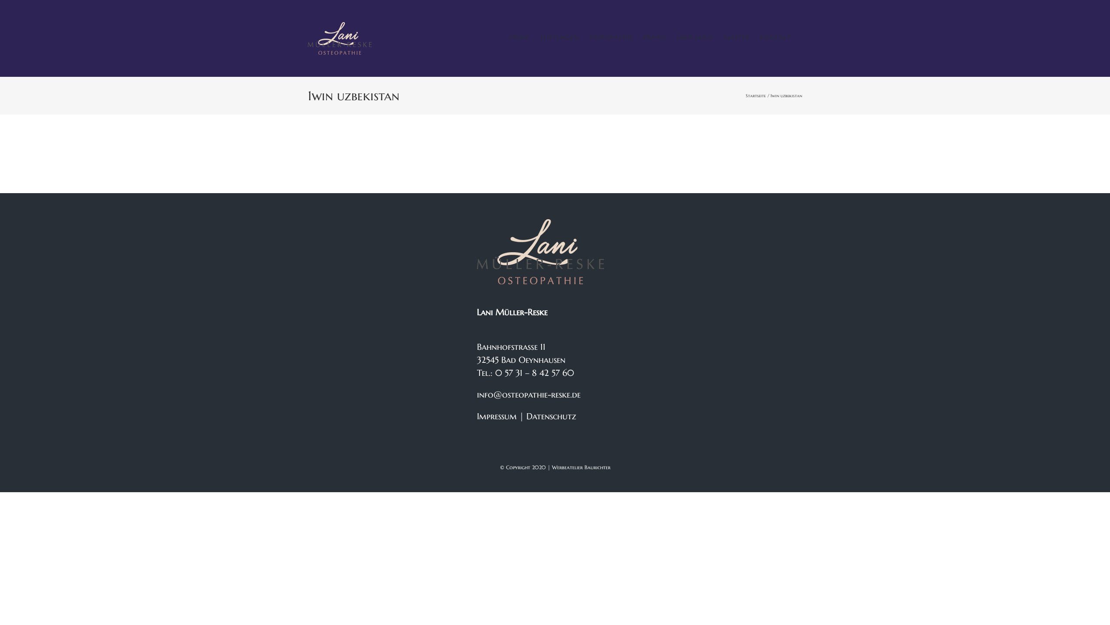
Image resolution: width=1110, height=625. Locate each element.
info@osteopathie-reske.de (529, 394)
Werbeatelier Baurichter (581, 467)
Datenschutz (551, 416)
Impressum (497, 416)
